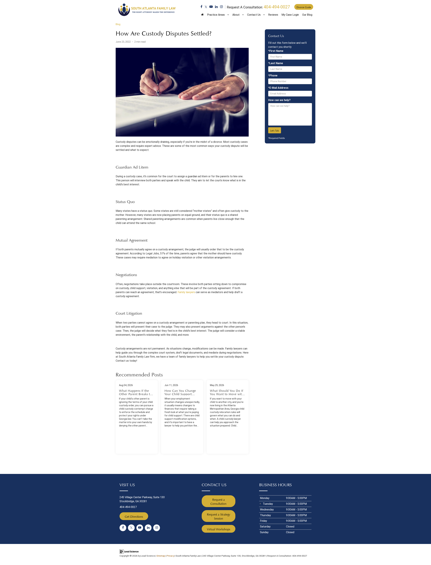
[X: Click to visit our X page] (206, 7)
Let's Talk (274, 130)
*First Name (275, 51)
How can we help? (279, 100)
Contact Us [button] (254, 14)
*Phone (272, 75)
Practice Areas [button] (216, 14)
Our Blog (307, 14)
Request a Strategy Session (218, 516)
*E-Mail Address (278, 87)
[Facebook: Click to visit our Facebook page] (201, 7)
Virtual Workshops (218, 529)
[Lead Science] (129, 551)
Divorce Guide (303, 7)
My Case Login (290, 14)
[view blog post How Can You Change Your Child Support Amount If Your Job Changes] (182, 417)
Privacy (170, 555)
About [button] (236, 14)
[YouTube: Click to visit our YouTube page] (211, 7)
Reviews (273, 14)
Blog (118, 24)
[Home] (202, 15)
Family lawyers (186, 292)
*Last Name (275, 63)
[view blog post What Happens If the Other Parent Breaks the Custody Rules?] (137, 417)
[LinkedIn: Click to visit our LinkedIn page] (216, 7)
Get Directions (134, 516)
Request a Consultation (218, 501)
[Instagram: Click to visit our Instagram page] (221, 7)
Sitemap (161, 555)
